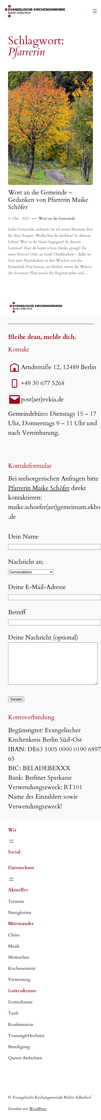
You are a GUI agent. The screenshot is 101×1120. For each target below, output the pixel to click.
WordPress (37, 1108)
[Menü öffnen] (95, 11)
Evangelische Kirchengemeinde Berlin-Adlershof (52, 1097)
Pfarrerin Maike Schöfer (38, 488)
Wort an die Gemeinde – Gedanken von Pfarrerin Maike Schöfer (48, 200)
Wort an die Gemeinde (57, 218)
